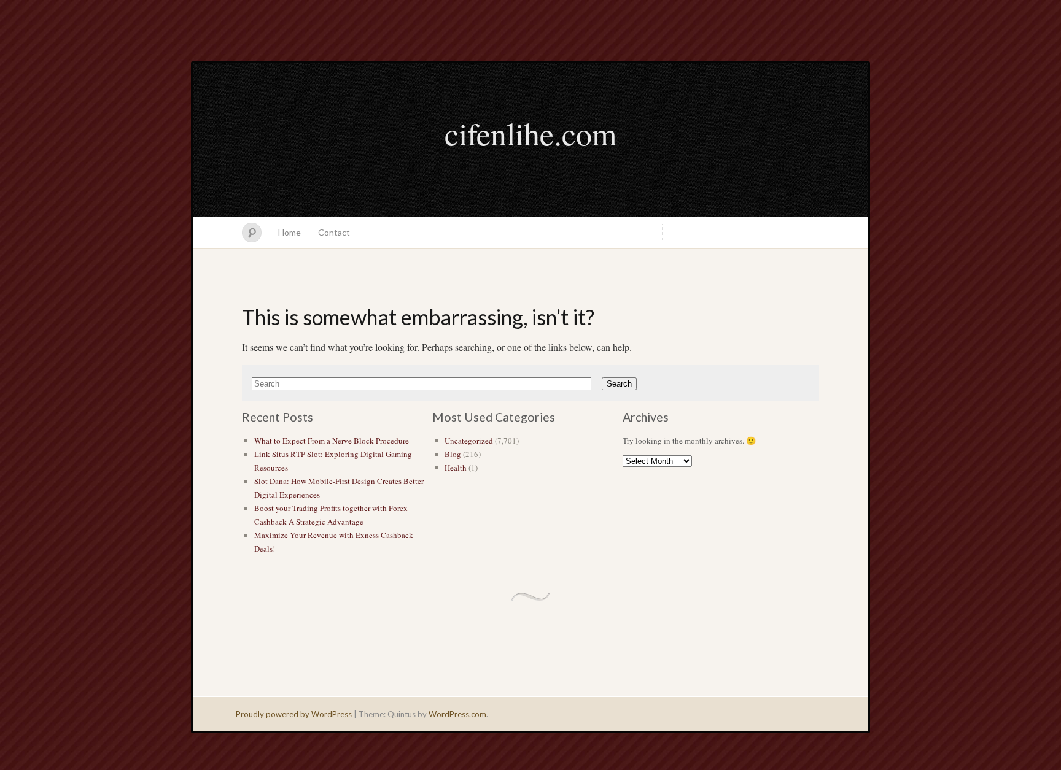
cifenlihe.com (530, 133)
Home (289, 232)
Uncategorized (469, 440)
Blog (453, 454)
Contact (334, 232)
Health (456, 467)
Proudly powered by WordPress (294, 714)
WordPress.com (457, 714)
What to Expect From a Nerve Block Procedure (331, 440)
